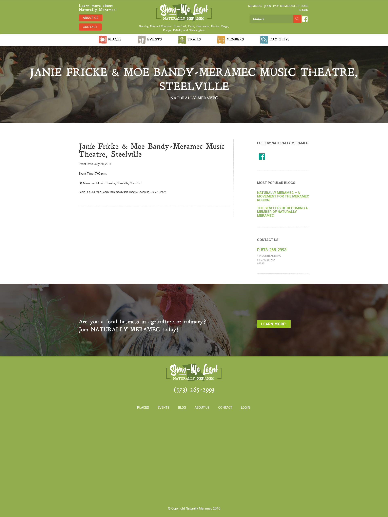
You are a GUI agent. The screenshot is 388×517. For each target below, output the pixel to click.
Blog (182, 407)
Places (114, 39)
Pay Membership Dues (290, 6)
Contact (90, 27)
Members (255, 6)
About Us (90, 18)
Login (303, 10)
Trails (193, 39)
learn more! (274, 324)
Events (154, 39)
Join (267, 6)
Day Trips (279, 39)
